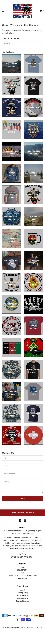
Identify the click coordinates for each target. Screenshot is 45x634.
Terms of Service (22, 601)
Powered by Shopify (35, 627)
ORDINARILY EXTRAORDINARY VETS (22, 576)
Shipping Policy (22, 593)
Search (22, 590)
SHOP (22, 567)
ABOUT (22, 573)
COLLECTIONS (22, 570)
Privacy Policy (22, 595)
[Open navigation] (3, 10)
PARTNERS (22, 578)
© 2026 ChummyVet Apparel (14, 627)
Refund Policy (22, 598)
